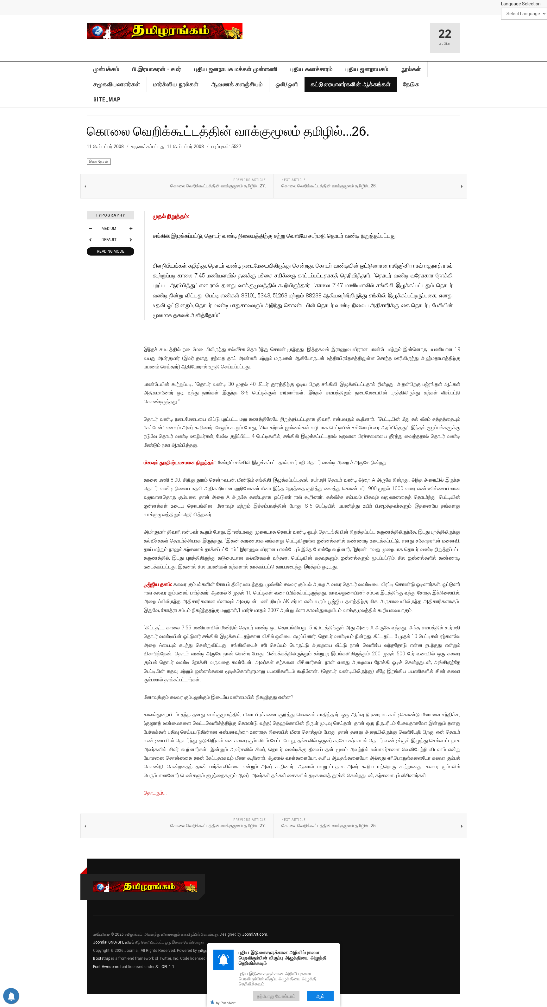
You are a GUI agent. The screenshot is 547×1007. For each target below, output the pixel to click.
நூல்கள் (411, 69)
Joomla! (100, 942)
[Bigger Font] (130, 228)
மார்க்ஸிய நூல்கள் (175, 84)
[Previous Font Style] (90, 239)
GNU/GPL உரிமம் (121, 942)
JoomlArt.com (254, 934)
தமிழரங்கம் (207, 950)
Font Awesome (106, 967)
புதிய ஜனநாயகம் (367, 69)
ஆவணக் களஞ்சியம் (237, 84)
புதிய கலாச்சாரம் (312, 69)
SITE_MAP (107, 99)
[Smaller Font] (90, 228)
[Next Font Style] (130, 239)
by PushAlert (226, 1002)
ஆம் (320, 995)
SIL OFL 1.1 (164, 967)
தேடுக (411, 84)
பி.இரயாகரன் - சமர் (156, 69)
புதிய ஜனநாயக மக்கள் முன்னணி (236, 69)
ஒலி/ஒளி (287, 84)
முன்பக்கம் (106, 69)
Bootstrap (101, 958)
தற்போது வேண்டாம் (276, 995)
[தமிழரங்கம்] (164, 31)
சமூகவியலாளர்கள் (116, 84)
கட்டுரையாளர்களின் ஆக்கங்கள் (351, 84)
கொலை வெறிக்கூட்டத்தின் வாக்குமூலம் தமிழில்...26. (228, 130)
